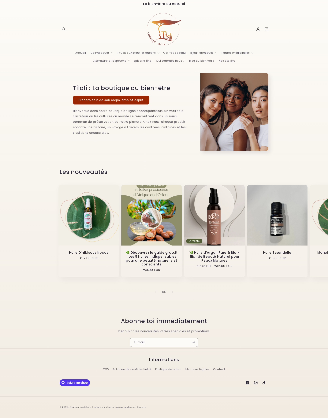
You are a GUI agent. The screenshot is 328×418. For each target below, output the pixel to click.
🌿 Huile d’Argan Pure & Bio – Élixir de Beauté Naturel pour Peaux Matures (214, 256)
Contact (219, 369)
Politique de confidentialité (132, 369)
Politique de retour (168, 369)
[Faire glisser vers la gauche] (155, 292)
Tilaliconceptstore (80, 407)
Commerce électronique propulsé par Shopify (119, 407)
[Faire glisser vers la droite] (172, 292)
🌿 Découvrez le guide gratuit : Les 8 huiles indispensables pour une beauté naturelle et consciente (151, 258)
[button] (64, 29)
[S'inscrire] (194, 342)
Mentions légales (197, 369)
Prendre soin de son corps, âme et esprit (111, 100)
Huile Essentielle (277, 253)
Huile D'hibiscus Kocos (88, 253)
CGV (106, 369)
